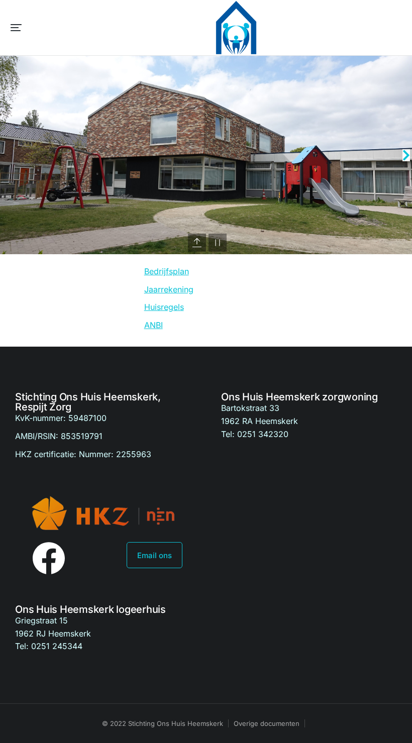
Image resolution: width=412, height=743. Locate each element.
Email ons (154, 555)
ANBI (153, 325)
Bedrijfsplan (166, 271)
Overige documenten (266, 723)
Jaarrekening (168, 289)
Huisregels (164, 307)
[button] (16, 27)
